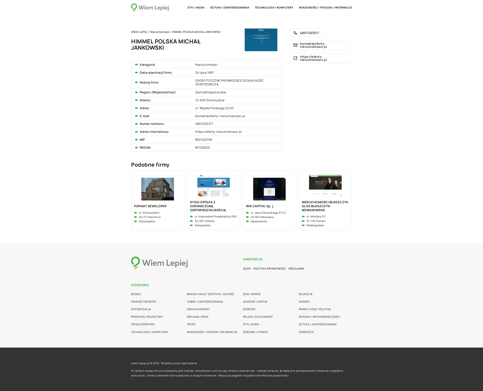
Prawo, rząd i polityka (315, 309)
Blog (247, 268)
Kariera (304, 301)
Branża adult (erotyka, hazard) (210, 294)
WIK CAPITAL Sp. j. (260, 206)
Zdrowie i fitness (255, 332)
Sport (191, 324)
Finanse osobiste (143, 301)
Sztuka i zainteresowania (229, 7)
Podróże (249, 309)
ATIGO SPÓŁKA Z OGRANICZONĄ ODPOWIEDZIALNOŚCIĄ (208, 206)
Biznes (136, 294)
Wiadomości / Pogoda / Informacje (325, 7)
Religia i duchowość (258, 316)
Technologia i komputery (274, 7)
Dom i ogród (252, 294)
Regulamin (296, 268)
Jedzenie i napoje (255, 301)
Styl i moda (196, 7)
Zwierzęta (306, 332)
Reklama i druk (197, 316)
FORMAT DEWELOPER (150, 206)
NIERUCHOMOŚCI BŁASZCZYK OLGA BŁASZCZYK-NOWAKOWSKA (325, 206)
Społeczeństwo (143, 324)
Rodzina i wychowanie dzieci (319, 316)
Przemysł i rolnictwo (147, 316)
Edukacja (306, 294)
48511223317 (204, 124)
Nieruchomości (206, 65)
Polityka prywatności (269, 268)
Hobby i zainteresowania (205, 301)
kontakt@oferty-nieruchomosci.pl (220, 116)
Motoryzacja (141, 309)
